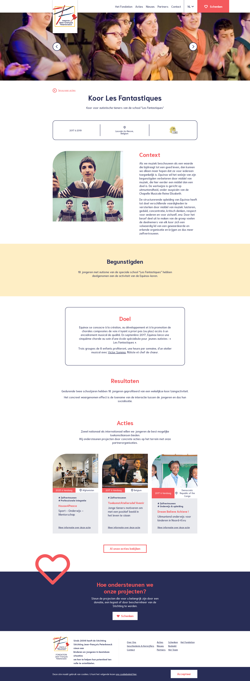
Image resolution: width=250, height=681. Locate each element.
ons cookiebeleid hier (126, 674)
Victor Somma (117, 352)
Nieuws (150, 6)
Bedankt (172, 645)
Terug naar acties (67, 90)
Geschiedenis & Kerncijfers (140, 645)
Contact (176, 6)
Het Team (173, 649)
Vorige (57, 46)
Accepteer (184, 674)
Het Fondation (123, 6)
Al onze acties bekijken (125, 548)
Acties (139, 6)
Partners (163, 6)
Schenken (216, 6)
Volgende (193, 46)
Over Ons (131, 642)
